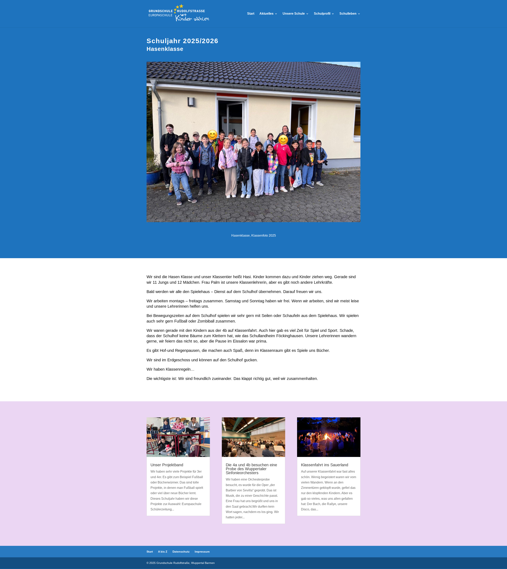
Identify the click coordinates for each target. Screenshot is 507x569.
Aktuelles (266, 13)
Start (250, 13)
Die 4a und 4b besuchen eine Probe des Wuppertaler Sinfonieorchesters (251, 469)
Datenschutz (181, 551)
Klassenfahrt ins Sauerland (324, 465)
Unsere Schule (294, 13)
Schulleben (347, 13)
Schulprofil (322, 13)
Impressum (202, 551)
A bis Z (162, 551)
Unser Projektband (167, 465)
